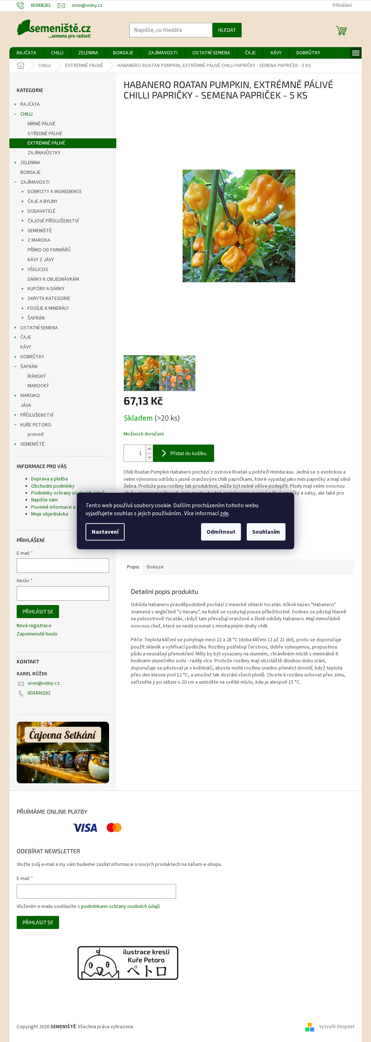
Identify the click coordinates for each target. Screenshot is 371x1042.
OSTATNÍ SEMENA (39, 328)
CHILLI (26, 114)
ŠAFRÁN (36, 318)
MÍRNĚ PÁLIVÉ (41, 124)
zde (224, 513)
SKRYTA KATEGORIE (49, 298)
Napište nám (44, 500)
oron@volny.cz (44, 683)
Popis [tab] (133, 567)
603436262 (39, 693)
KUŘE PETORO (35, 425)
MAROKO (30, 395)
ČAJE (25, 337)
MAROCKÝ (38, 385)
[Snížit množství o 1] (149, 457)
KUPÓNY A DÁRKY (46, 288)
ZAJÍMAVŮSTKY (44, 153)
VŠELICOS (38, 269)
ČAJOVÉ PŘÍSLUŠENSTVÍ (53, 221)
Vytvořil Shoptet (336, 1026)
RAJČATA (30, 104)
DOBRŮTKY (32, 356)
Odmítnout (221, 532)
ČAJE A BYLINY (43, 201)
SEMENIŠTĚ (40, 230)
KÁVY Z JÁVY (41, 259)
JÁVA (25, 405)
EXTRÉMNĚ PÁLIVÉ (46, 143)
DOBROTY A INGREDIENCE (55, 191)
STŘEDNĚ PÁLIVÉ (45, 133)
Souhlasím (266, 532)
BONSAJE (30, 172)
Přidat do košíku (188, 453)
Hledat (227, 30)
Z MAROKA (39, 240)
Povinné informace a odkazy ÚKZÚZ (69, 507)
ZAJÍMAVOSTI (35, 182)
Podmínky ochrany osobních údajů (68, 493)
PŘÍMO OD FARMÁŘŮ (49, 250)
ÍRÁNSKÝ (37, 376)
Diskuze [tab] (155, 567)
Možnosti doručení (144, 434)
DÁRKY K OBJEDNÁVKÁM (53, 279)
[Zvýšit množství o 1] (149, 449)
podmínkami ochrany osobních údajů (120, 906)
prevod (35, 434)
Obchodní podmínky (53, 486)
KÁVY (25, 347)
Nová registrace (34, 625)
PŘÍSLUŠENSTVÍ (36, 415)
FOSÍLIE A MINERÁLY (48, 308)
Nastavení (105, 532)
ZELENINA (30, 162)
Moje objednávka (49, 514)
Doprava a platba (49, 479)
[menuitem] (26, 53)
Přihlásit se (37, 611)
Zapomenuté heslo (37, 634)
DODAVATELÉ (41, 211)
